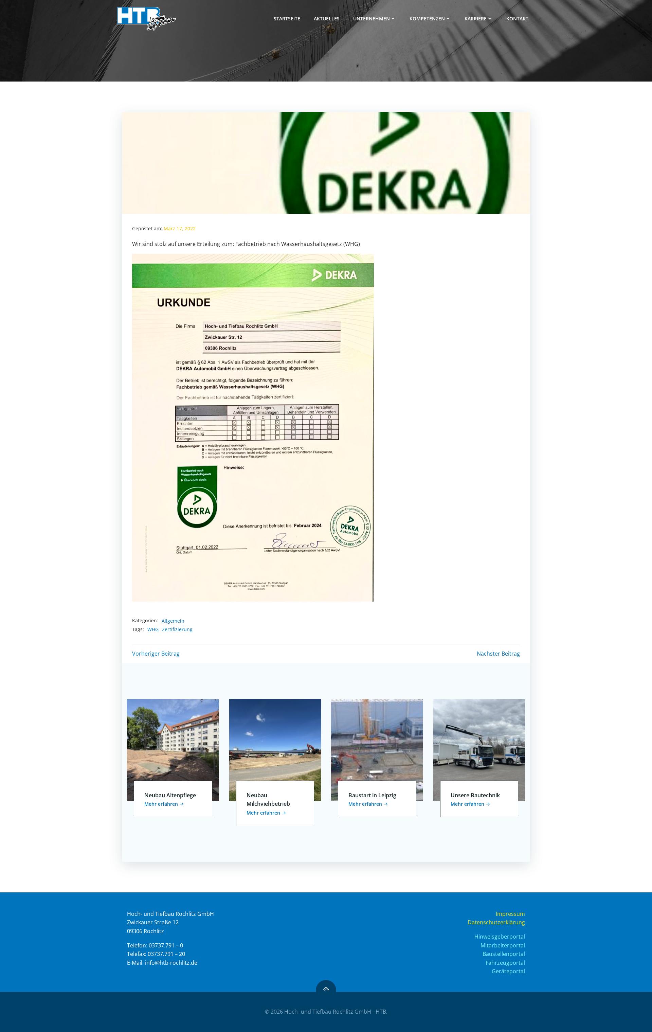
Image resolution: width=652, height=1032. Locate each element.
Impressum (510, 914)
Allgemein (173, 621)
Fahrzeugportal (505, 962)
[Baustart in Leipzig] (377, 749)
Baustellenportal (504, 954)
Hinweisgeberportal (499, 936)
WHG (153, 629)
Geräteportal (508, 971)
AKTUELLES (327, 18)
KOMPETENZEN (427, 18)
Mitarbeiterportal (503, 945)
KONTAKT (517, 18)
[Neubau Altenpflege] (173, 749)
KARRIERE (476, 18)
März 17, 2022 (180, 228)
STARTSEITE (287, 18)
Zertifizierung (177, 629)
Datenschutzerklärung (496, 922)
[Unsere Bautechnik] (479, 749)
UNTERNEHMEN (371, 18)
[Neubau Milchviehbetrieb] (275, 749)
